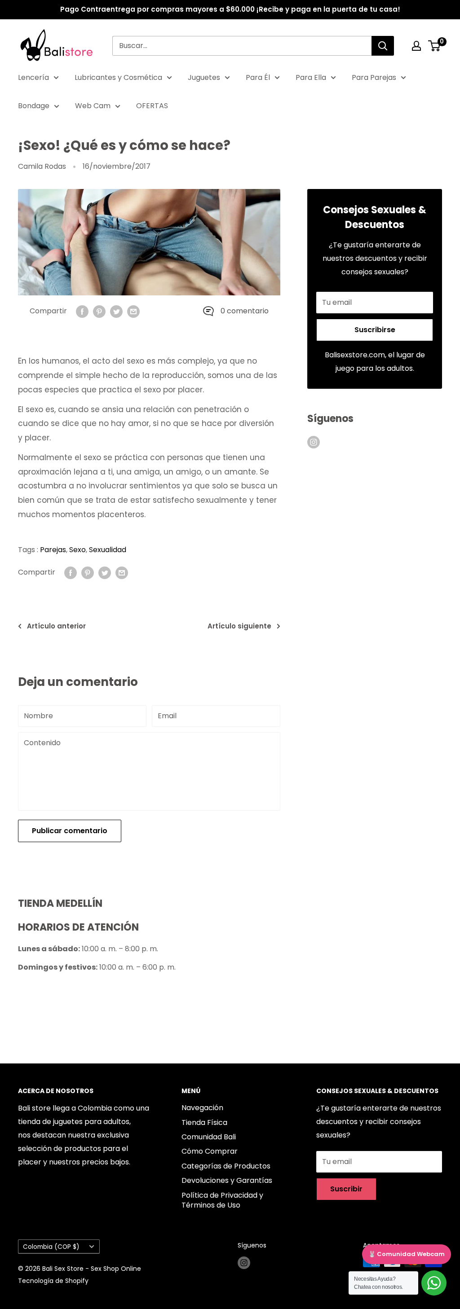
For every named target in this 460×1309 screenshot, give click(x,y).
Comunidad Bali (208, 1137)
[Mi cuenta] (416, 46)
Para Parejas (374, 77)
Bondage (33, 106)
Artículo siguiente (239, 626)
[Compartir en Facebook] (82, 311)
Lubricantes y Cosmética (118, 77)
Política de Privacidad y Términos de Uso (222, 1200)
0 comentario (245, 311)
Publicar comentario (69, 831)
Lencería (33, 77)
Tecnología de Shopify (53, 1280)
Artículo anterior (56, 626)
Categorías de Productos (225, 1166)
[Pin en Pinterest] (99, 311)
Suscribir (346, 1189)
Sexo (77, 550)
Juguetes (204, 77)
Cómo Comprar (209, 1151)
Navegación (202, 1108)
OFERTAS (152, 106)
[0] (434, 45)
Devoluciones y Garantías (226, 1180)
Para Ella (311, 77)
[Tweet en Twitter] (116, 311)
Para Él (258, 77)
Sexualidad (107, 550)
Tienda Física (204, 1122)
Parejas (53, 550)
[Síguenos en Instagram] (313, 441)
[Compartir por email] (133, 311)
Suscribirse (374, 330)
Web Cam (93, 106)
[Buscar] (383, 46)
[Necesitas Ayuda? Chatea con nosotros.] (434, 1283)
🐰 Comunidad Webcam (406, 1254)
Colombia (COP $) (51, 1247)
